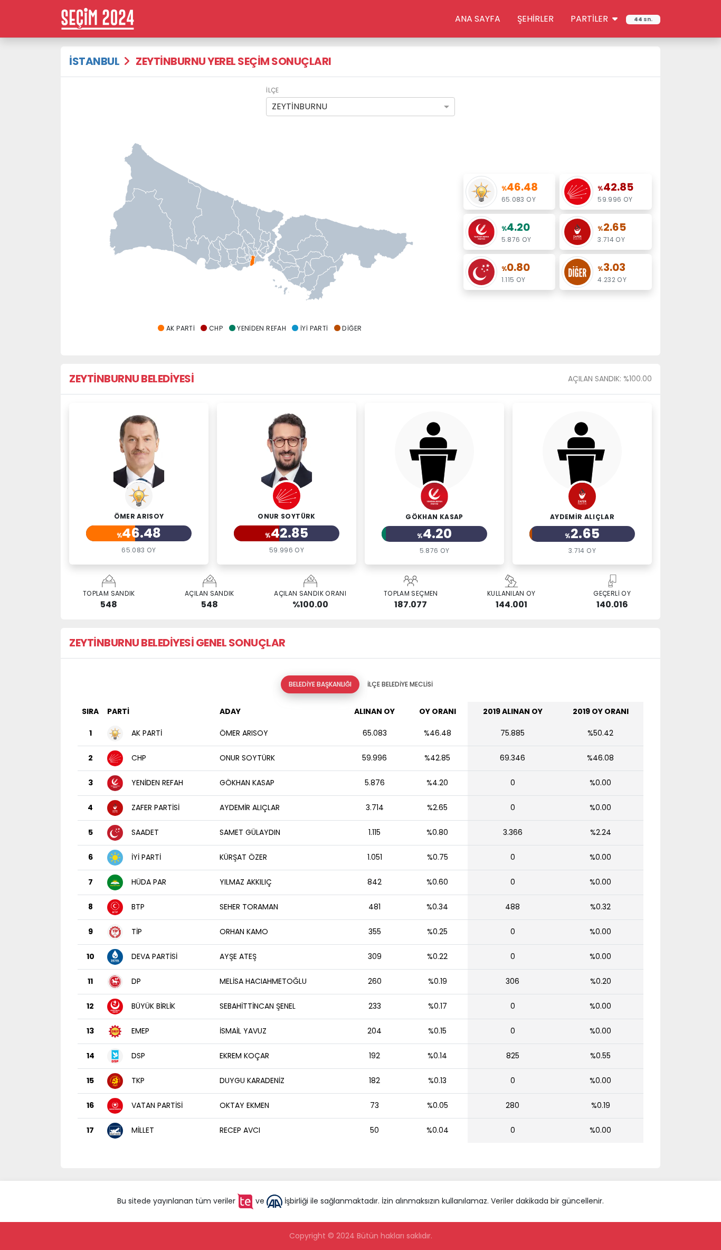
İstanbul (94, 61)
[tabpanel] (360, 926)
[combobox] (360, 106)
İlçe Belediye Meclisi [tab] (400, 684)
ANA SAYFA (477, 19)
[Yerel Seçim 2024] (98, 18)
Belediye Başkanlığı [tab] (320, 684)
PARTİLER (590, 19)
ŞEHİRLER (535, 19)
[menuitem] (243, 260)
